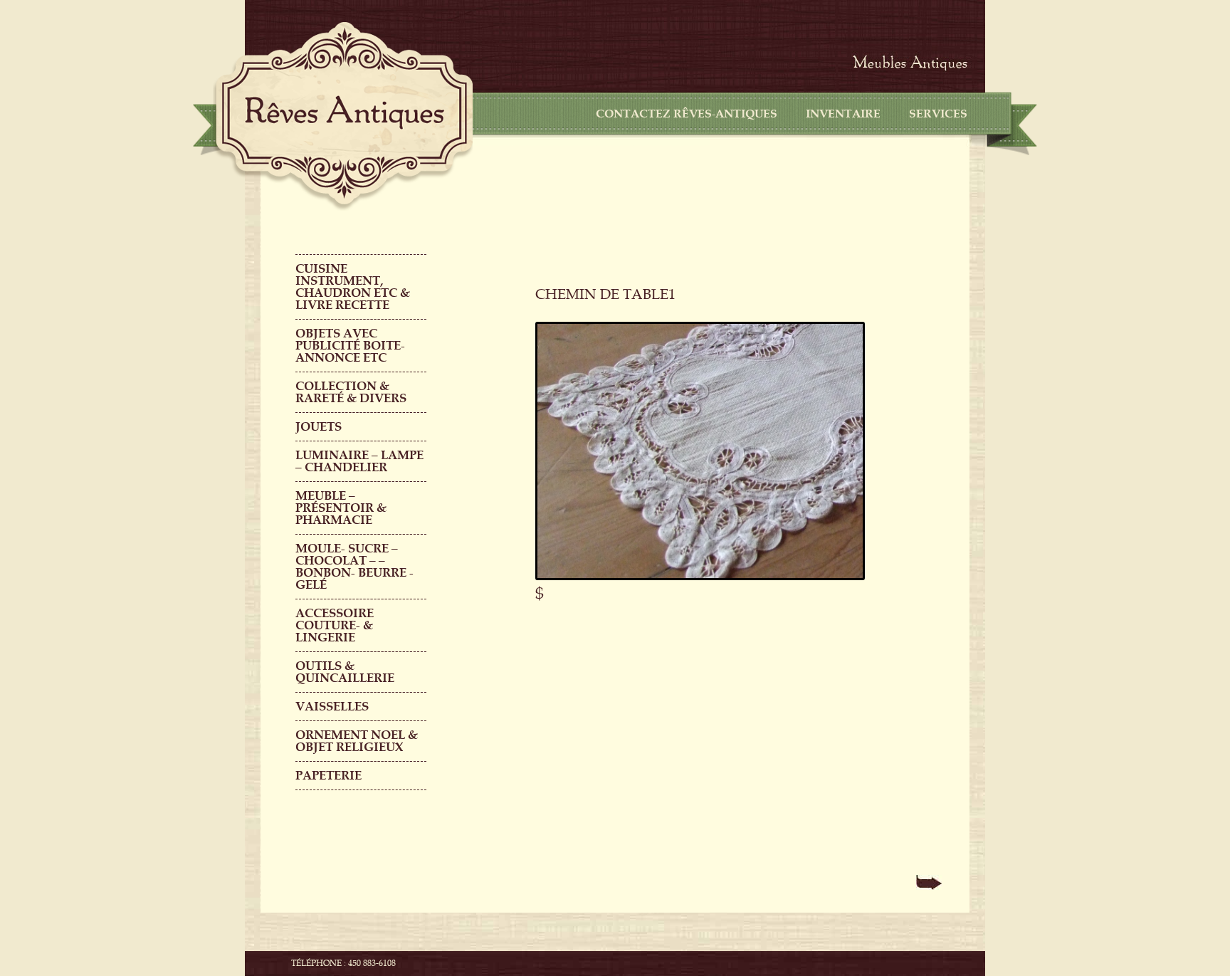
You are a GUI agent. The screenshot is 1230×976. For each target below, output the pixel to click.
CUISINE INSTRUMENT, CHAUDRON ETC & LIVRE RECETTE (352, 287)
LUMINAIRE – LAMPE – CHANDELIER (359, 461)
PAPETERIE (328, 775)
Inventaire (843, 114)
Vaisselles (332, 706)
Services (938, 114)
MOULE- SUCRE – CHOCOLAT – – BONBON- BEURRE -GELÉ (354, 566)
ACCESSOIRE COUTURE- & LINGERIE (334, 625)
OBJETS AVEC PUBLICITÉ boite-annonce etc (350, 345)
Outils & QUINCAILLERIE (344, 672)
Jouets (318, 426)
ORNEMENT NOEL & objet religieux (356, 741)
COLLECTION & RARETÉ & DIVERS (350, 392)
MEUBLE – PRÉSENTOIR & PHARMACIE (341, 508)
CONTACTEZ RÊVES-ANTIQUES (686, 114)
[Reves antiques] (344, 112)
